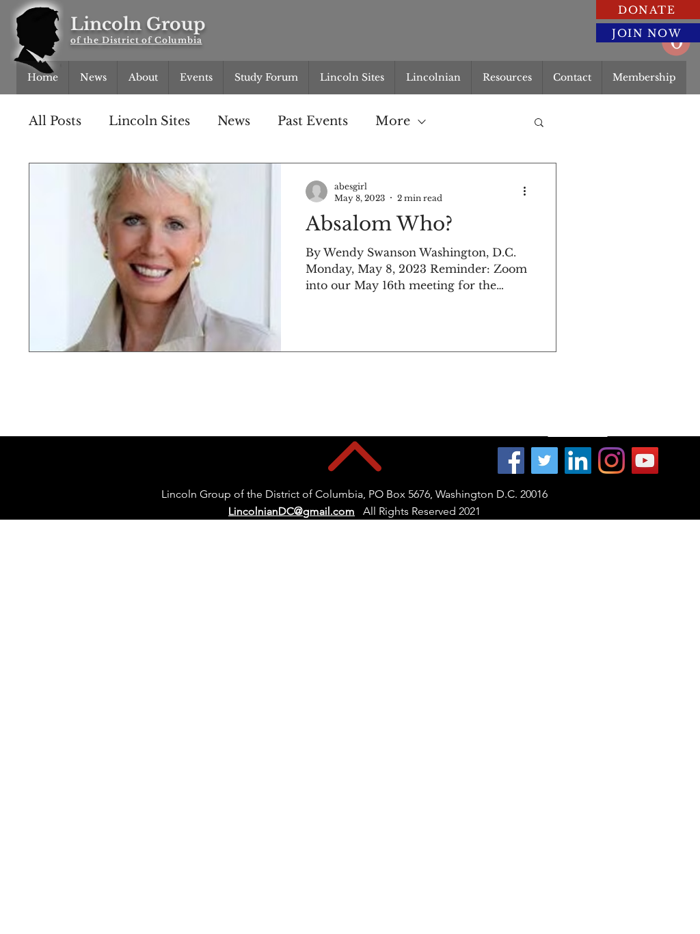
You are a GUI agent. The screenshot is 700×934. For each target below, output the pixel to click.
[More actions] (529, 191)
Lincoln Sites (149, 121)
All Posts (55, 121)
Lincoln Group (137, 24)
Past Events (313, 121)
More (392, 121)
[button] (539, 123)
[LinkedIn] (578, 460)
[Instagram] (611, 460)
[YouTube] (645, 460)
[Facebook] (511, 460)
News (233, 121)
